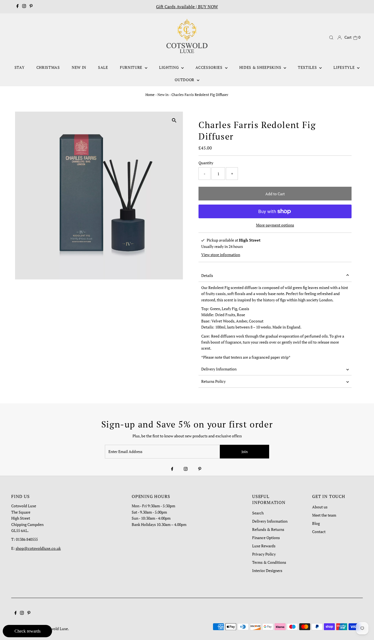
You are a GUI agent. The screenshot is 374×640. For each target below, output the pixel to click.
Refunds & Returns (268, 529)
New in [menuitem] (79, 67)
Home (150, 94)
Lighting (169, 67)
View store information (220, 254)
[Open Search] (331, 37)
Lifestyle (344, 67)
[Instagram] (24, 6)
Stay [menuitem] (20, 67)
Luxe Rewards (263, 545)
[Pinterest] (31, 6)
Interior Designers (267, 570)
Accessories (209, 67)
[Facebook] (17, 6)
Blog (316, 523)
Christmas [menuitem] (48, 67)
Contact (319, 531)
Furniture (131, 67)
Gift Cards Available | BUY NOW (187, 7)
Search (258, 513)
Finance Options (266, 537)
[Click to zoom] (174, 120)
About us (319, 506)
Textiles (308, 67)
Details (207, 275)
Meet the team (324, 515)
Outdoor (185, 79)
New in (163, 94)
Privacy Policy (264, 554)
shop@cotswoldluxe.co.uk (38, 548)
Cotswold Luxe (55, 628)
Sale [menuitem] (103, 67)
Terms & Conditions (269, 562)
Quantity (205, 162)
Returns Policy (213, 381)
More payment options (275, 225)
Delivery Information (219, 369)
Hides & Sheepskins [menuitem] (260, 67)
